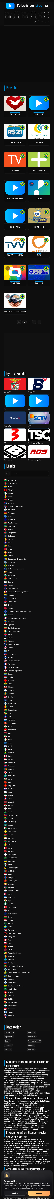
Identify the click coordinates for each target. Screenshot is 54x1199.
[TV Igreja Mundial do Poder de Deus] (15, 300)
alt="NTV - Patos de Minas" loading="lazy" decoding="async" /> (14, 198)
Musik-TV (31, 1037)
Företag (31, 1045)
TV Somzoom (39, 226)
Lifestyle (8, 1045)
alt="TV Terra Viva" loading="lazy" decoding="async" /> (12, 226)
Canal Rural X (39, 114)
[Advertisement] (27, 55)
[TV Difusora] (15, 272)
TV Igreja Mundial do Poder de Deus (15, 311)
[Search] (7, 473)
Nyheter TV (9, 1037)
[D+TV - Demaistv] (39, 159)
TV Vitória (39, 283)
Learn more (39, 1188)
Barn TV (8, 1049)
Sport (7, 1041)
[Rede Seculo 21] (15, 131)
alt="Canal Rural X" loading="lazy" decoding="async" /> (36, 113)
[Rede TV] (39, 187)
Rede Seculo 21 (15, 142)
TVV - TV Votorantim (15, 255)
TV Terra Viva (15, 226)
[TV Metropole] (39, 131)
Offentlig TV (9, 1032)
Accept (39, 1193)
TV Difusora (15, 283)
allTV (39, 255)
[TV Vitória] (39, 272)
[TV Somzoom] (39, 216)
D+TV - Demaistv (39, 170)
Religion (31, 1049)
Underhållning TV (34, 1041)
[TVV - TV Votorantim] (15, 244)
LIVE (31, 184)
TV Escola (15, 170)
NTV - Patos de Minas (15, 198)
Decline (15, 1193)
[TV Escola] (15, 159)
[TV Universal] (15, 103)
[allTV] (39, 244)
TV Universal (15, 114)
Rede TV (39, 198)
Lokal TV (31, 1032)
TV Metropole (39, 142)
